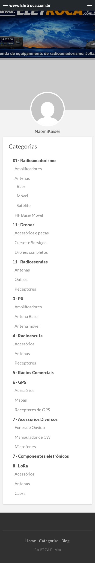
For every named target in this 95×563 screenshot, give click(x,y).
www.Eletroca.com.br (29, 5)
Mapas (21, 400)
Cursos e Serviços (30, 242)
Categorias (49, 540)
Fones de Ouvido (30, 427)
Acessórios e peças (32, 232)
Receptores (25, 289)
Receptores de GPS (32, 409)
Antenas (22, 178)
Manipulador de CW (32, 437)
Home (30, 540)
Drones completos (31, 252)
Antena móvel (27, 326)
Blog (66, 540)
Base (21, 186)
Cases (20, 493)
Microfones (25, 446)
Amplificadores (28, 168)
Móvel (22, 195)
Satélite (24, 205)
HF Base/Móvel (29, 215)
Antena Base (26, 316)
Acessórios (24, 343)
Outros (21, 279)
